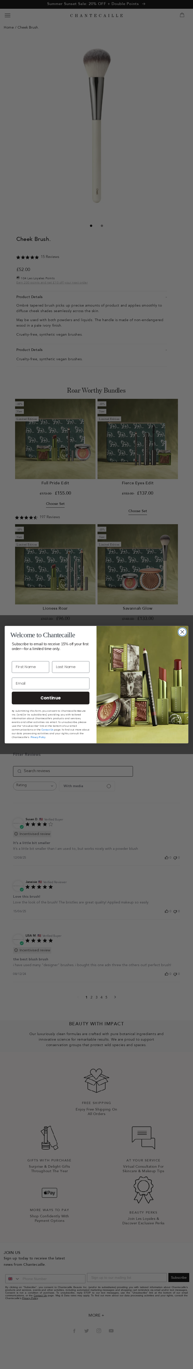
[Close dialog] (182, 632)
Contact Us (47, 729)
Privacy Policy (38, 737)
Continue (50, 697)
